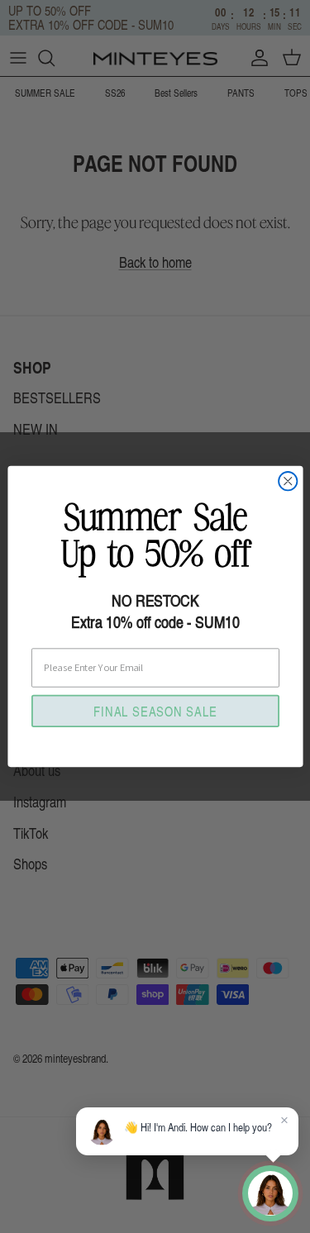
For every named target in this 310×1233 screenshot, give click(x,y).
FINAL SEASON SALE (155, 710)
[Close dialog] (288, 481)
